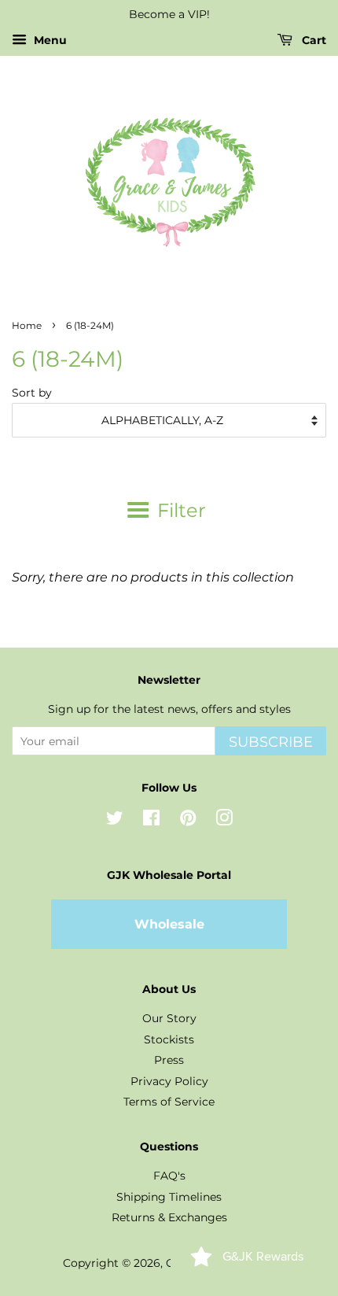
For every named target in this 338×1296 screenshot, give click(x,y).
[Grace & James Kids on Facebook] (151, 820)
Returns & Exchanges (169, 1217)
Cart (312, 40)
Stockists (169, 1039)
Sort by (32, 393)
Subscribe (271, 742)
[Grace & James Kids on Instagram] (224, 820)
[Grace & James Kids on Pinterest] (188, 820)
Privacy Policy (169, 1081)
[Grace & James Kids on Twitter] (114, 820)
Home (27, 325)
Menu (49, 40)
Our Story (169, 1018)
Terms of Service (169, 1101)
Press (169, 1060)
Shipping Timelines (169, 1197)
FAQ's (169, 1175)
